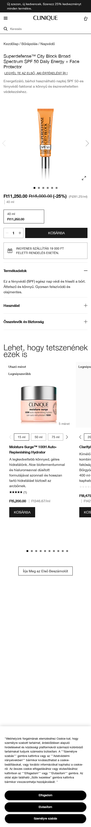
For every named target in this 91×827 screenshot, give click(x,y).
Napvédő (47, 44)
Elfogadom (45, 795)
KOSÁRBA (56, 233)
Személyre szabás (45, 818)
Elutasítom (45, 807)
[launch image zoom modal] (83, 178)
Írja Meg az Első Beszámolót (45, 571)
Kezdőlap (11, 44)
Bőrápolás (29, 44)
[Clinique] (45, 18)
